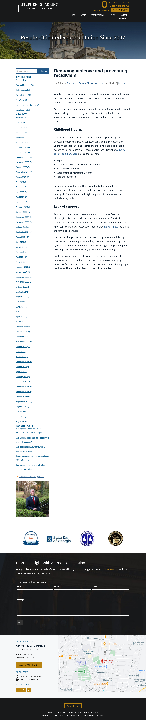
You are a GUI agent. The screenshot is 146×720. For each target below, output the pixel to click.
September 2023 (22, 292)
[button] (143, 703)
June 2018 (20, 417)
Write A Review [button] (73, 705)
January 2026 (21, 152)
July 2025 (20, 182)
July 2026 (20, 122)
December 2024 (22, 217)
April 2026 (20, 137)
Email (57, 586)
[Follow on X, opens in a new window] (23, 690)
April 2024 (20, 257)
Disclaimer (45, 715)
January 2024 (21, 272)
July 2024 (20, 242)
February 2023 (22, 327)
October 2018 (21, 397)
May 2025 (20, 192)
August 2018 (21, 407)
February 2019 (22, 377)
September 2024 (22, 232)
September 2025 (22, 172)
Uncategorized (22, 110)
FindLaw (102, 715)
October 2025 (21, 167)
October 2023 (21, 287)
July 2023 (20, 302)
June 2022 (20, 352)
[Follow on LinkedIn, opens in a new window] (29, 690)
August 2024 (21, 237)
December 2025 (22, 157)
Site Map (54, 715)
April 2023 (20, 317)
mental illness (111, 226)
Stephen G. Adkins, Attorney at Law (85, 83)
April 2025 (20, 197)
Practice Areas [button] (97, 15)
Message (20, 599)
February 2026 (22, 147)
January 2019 (21, 382)
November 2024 (22, 222)
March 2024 (21, 262)
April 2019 (20, 372)
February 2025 (22, 207)
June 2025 (20, 187)
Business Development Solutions (83, 715)
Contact (123, 15)
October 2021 (21, 367)
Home (74, 15)
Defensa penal (22, 90)
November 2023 (22, 282)
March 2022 (21, 357)
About (83, 15)
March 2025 (21, 202)
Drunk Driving (21, 95)
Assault (19, 80)
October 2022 (21, 347)
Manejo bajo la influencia (26, 105)
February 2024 (22, 267)
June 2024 (20, 247)
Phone (95, 586)
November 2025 (22, 162)
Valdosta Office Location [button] (29, 665)
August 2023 (21, 297)
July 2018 (20, 411)
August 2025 (21, 177)
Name (19, 586)
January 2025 (21, 212)
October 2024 (21, 227)
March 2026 (21, 142)
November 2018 (22, 392)
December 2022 (22, 337)
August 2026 (21, 117)
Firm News (20, 100)
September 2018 (22, 402)
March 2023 (21, 322)
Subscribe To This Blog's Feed (31, 477)
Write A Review (120, 10)
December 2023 (22, 277)
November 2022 (22, 342)
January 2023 (21, 332)
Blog (113, 15)
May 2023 (20, 312)
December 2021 (22, 362)
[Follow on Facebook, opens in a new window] (18, 690)
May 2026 (20, 132)
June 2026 (20, 127)
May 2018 (20, 422)
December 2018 (22, 387)
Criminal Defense (23, 85)
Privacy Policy (64, 715)
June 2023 (20, 307)
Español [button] (123, 19)
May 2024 (20, 252)
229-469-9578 (119, 5)
